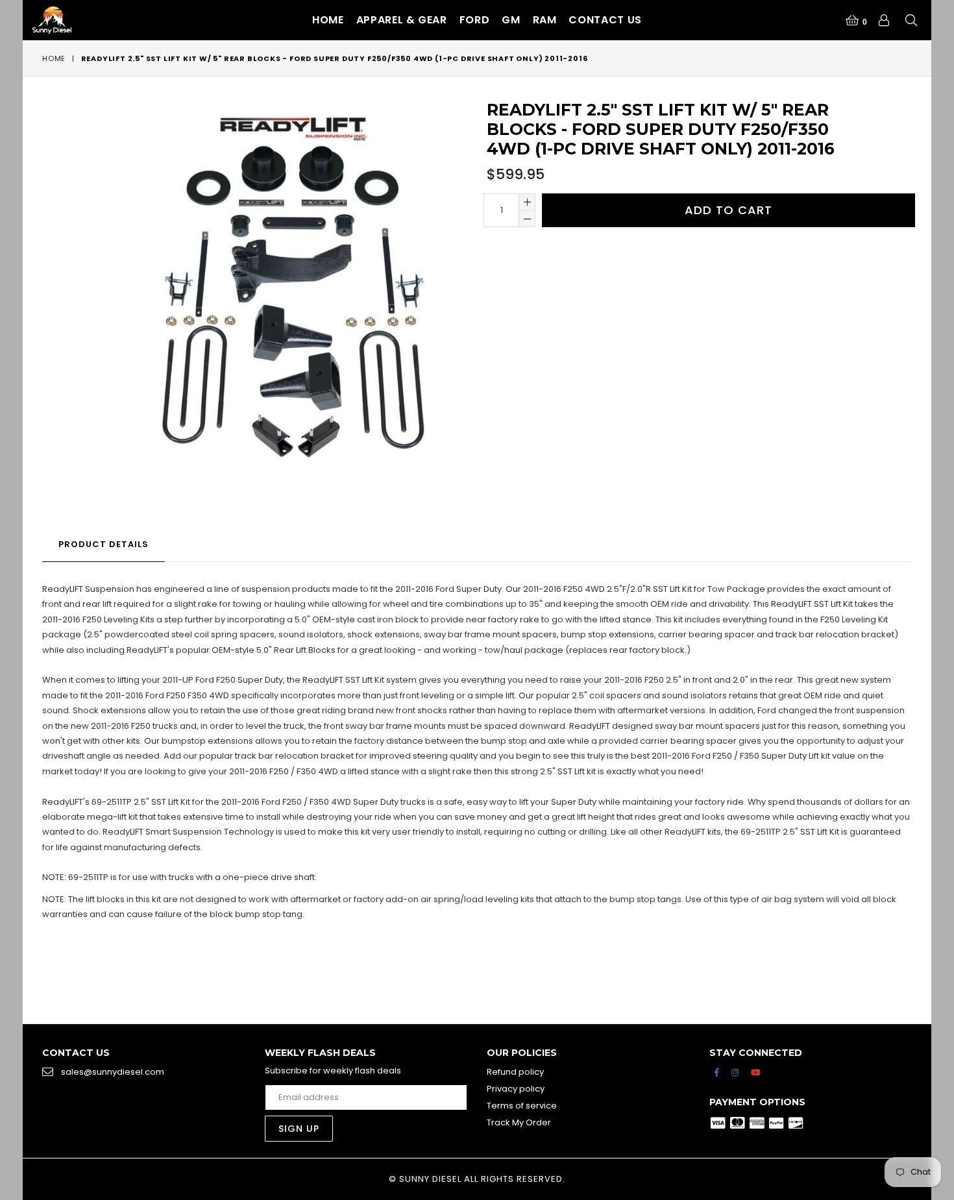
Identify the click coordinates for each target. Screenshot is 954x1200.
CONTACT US (605, 19)
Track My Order (519, 1122)
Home (328, 19)
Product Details (103, 544)
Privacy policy (515, 1089)
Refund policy (515, 1072)
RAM (545, 19)
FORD (474, 19)
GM (511, 19)
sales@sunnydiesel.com (112, 1072)
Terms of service (522, 1105)
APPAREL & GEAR (401, 19)
